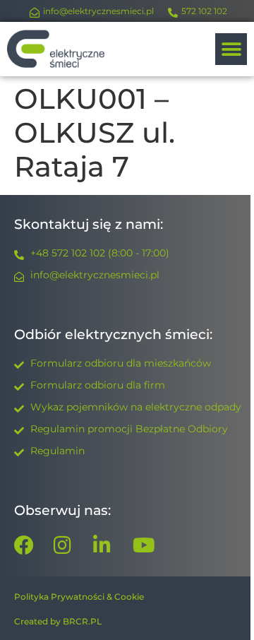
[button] (231, 49)
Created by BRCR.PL (58, 621)
